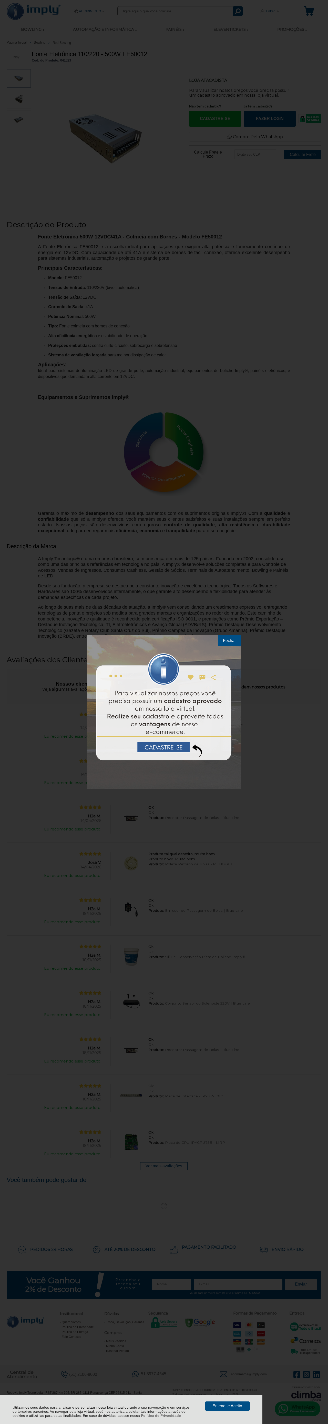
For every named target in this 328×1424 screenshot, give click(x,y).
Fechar (229, 640)
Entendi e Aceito (227, 1406)
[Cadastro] (164, 712)
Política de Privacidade (161, 1415)
